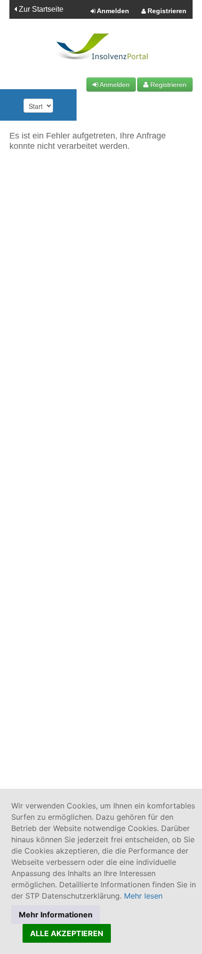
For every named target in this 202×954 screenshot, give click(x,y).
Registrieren (166, 11)
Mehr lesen (143, 895)
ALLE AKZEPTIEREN (66, 933)
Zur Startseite (40, 9)
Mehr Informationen (56, 914)
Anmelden (112, 11)
